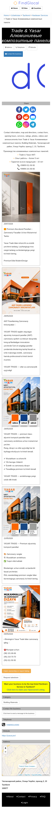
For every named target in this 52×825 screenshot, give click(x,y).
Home (15, 8)
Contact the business (14, 54)
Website (33, 47)
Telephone (21, 47)
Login (25, 803)
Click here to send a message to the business (18, 713)
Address (9, 47)
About (11, 797)
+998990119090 (12, 725)
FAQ (43, 797)
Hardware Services (40, 15)
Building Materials (11, 702)
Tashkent (26, 15)
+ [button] (5, 748)
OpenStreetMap (37, 775)
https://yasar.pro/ (9, 736)
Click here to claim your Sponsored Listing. (26, 690)
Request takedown (11, 677)
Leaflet (20, 775)
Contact (21, 797)
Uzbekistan (15, 15)
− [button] (5, 751)
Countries (37, 8)
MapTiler (27, 775)
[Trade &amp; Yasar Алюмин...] (26, 761)
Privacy (33, 797)
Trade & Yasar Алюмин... (27, 766)
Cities (25, 8)
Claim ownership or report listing (16, 671)
